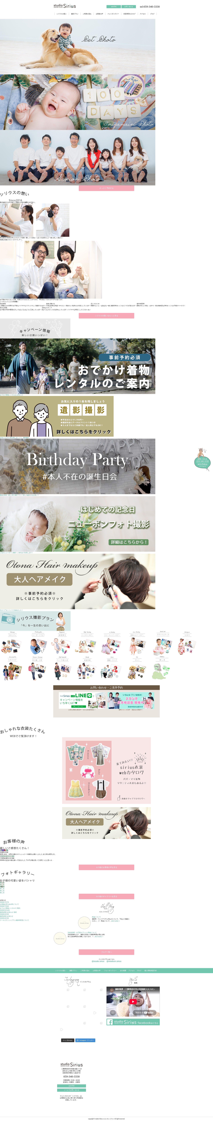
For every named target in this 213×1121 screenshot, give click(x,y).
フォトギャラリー (113, 14)
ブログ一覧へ (106, 952)
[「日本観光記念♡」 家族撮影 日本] (78, 996)
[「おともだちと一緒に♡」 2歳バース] (61, 1013)
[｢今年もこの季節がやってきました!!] (61, 1029)
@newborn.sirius (113, 961)
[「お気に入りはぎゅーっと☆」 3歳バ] (95, 996)
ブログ (152, 14)
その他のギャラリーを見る (106, 896)
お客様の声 (99, 14)
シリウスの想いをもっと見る (106, 316)
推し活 (2, 882)
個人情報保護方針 (150, 970)
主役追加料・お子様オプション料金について (82, 932)
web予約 (113, 6)
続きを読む (115, 921)
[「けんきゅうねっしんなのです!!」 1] (95, 1029)
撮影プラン (74, 14)
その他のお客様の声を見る (106, 867)
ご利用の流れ (87, 14)
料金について (96, 917)
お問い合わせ (128, 6)
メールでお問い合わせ (71, 1090)
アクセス (143, 14)
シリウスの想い (62, 14)
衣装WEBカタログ (129, 14)
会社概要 (123, 970)
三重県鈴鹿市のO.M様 (7, 856)
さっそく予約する (106, 188)
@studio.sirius (98, 961)
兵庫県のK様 (4, 850)
